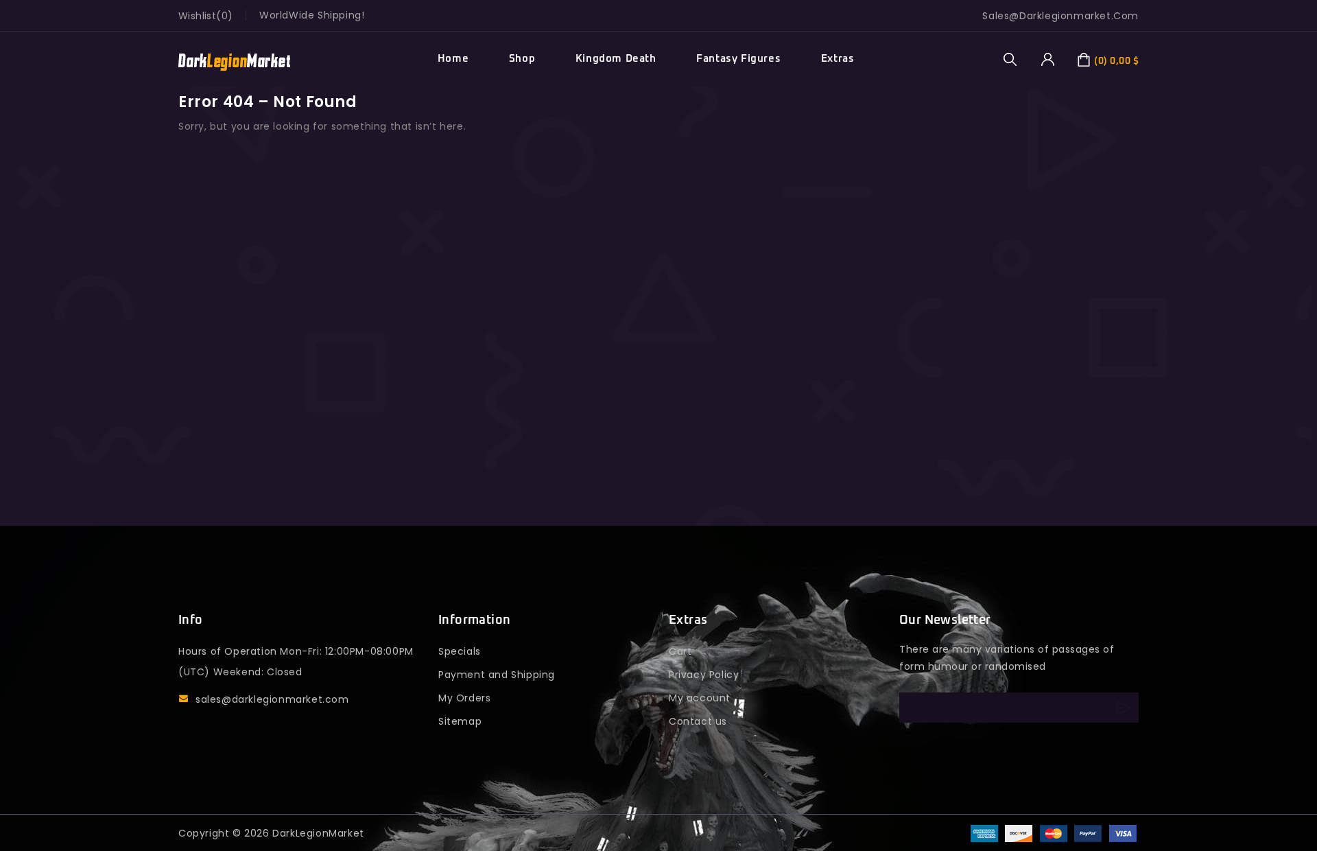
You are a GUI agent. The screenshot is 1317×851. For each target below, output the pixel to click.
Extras (838, 59)
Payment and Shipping (496, 674)
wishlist (197, 16)
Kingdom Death (616, 59)
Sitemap (460, 721)
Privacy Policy (704, 674)
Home (453, 59)
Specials (459, 651)
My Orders (464, 698)
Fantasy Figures (738, 59)
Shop (522, 59)
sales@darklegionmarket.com (272, 699)
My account (700, 698)
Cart (680, 651)
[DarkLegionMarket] (234, 59)
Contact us (698, 721)
